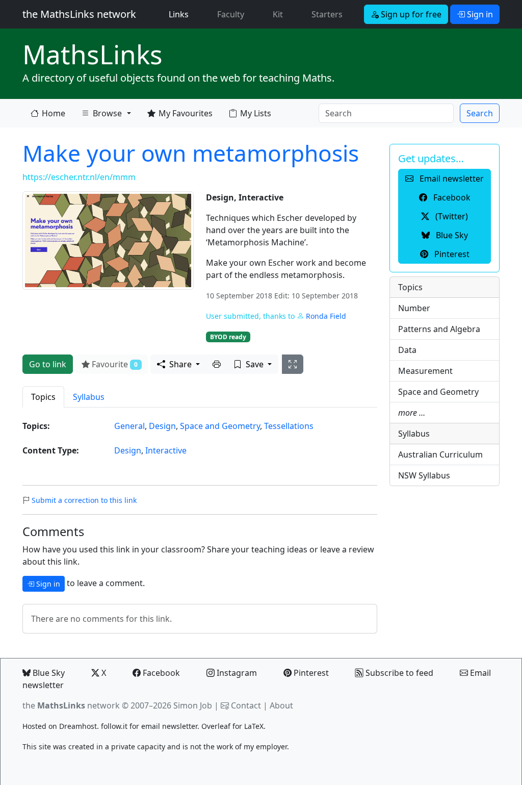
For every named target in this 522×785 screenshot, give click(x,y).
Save (255, 364)
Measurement (425, 370)
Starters (327, 14)
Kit (278, 14)
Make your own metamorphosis (190, 153)
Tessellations (289, 426)
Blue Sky (48, 672)
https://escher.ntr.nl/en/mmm (79, 177)
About (281, 705)
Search (479, 113)
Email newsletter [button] (450, 178)
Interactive (166, 450)
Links (181, 14)
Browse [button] (107, 113)
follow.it (114, 726)
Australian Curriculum (440, 454)
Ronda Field (326, 316)
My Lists (255, 113)
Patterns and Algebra (439, 329)
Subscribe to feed (398, 672)
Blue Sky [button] (451, 235)
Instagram (236, 672)
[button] (216, 364)
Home (53, 113)
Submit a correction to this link (84, 500)
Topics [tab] (43, 396)
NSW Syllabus (424, 475)
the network (71, 705)
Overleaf (215, 726)
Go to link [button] (47, 364)
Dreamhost (78, 726)
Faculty (230, 14)
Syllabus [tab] (89, 396)
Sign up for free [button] (410, 14)
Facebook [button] (451, 197)
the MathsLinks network (79, 14)
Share (180, 364)
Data (407, 350)
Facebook (160, 672)
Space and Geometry (220, 426)
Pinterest (310, 672)
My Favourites (186, 113)
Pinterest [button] (450, 254)
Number (414, 308)
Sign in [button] (479, 14)
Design (162, 426)
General (129, 426)
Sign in (47, 584)
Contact (246, 705)
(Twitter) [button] (450, 216)
